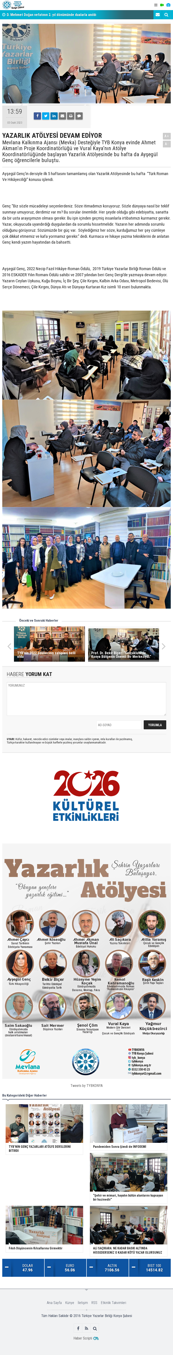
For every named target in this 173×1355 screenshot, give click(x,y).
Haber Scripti (82, 1338)
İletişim (83, 1303)
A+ (166, 136)
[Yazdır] (70, 116)
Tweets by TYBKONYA (87, 1086)
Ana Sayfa (54, 1303)
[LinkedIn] (54, 116)
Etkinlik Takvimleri (113, 1303)
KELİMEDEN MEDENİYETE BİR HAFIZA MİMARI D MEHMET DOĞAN (55, 15)
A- (167, 144)
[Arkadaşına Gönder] (62, 116)
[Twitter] (45, 116)
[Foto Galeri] (168, 5)
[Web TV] (161, 5)
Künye (69, 1303)
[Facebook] (37, 116)
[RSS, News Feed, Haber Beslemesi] (86, 1328)
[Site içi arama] (166, 14)
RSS (94, 1303)
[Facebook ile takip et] (78, 1328)
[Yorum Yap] (79, 116)
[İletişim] (157, 14)
